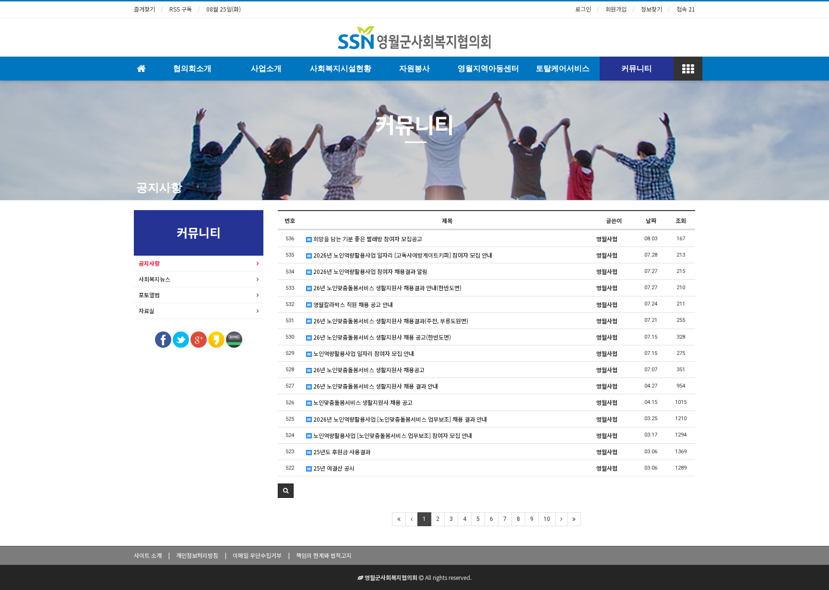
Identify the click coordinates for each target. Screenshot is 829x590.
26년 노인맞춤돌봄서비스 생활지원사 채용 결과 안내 (375, 386)
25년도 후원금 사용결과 (341, 452)
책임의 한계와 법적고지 (324, 555)
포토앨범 (149, 295)
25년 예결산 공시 (333, 468)
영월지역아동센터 (488, 68)
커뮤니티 (636, 68)
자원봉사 (414, 68)
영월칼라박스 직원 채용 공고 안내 (352, 304)
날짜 (651, 220)
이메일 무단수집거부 (257, 555)
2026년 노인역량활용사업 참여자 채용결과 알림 (369, 271)
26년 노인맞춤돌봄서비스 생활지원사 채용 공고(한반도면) (381, 337)
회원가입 (616, 9)
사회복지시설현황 (340, 68)
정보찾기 (651, 9)
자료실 (146, 311)
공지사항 (159, 187)
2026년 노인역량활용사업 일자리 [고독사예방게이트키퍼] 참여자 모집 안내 (402, 255)
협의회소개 (192, 68)
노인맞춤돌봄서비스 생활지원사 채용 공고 (362, 402)
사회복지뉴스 (154, 279)
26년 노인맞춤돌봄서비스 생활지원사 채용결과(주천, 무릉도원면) (390, 321)
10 (547, 519)
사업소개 (266, 68)
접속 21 (685, 9)
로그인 (583, 9)
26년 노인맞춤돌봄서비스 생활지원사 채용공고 (368, 370)
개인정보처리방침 (197, 555)
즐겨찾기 (144, 9)
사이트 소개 (148, 555)
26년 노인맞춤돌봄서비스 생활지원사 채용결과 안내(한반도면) (387, 287)
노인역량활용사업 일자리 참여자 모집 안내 (363, 353)
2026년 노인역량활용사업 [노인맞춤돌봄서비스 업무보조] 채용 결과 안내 (399, 419)
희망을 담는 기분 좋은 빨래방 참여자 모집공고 (367, 239)
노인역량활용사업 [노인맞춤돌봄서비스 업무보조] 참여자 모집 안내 (392, 435)
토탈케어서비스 (563, 68)
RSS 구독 (180, 9)
